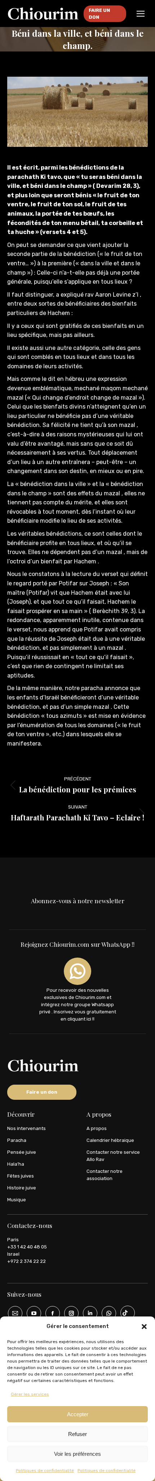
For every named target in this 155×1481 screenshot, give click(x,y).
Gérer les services (30, 1394)
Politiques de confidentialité (45, 1470)
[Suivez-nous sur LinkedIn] (87, 1313)
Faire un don (41, 1092)
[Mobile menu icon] (140, 13)
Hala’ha (15, 1164)
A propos (97, 1128)
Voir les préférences (77, 1454)
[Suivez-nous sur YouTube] (31, 1313)
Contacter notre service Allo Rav (113, 1155)
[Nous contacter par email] (12, 1313)
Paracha (16, 1140)
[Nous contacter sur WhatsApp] (106, 1313)
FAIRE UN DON (99, 14)
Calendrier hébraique (110, 1140)
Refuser (77, 1434)
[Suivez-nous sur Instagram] (69, 1313)
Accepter (77, 1414)
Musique (16, 1199)
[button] (144, 1326)
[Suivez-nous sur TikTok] (125, 1313)
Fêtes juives (20, 1176)
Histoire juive (21, 1187)
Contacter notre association (105, 1175)
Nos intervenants (26, 1128)
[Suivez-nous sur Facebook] (50, 1313)
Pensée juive (21, 1152)
